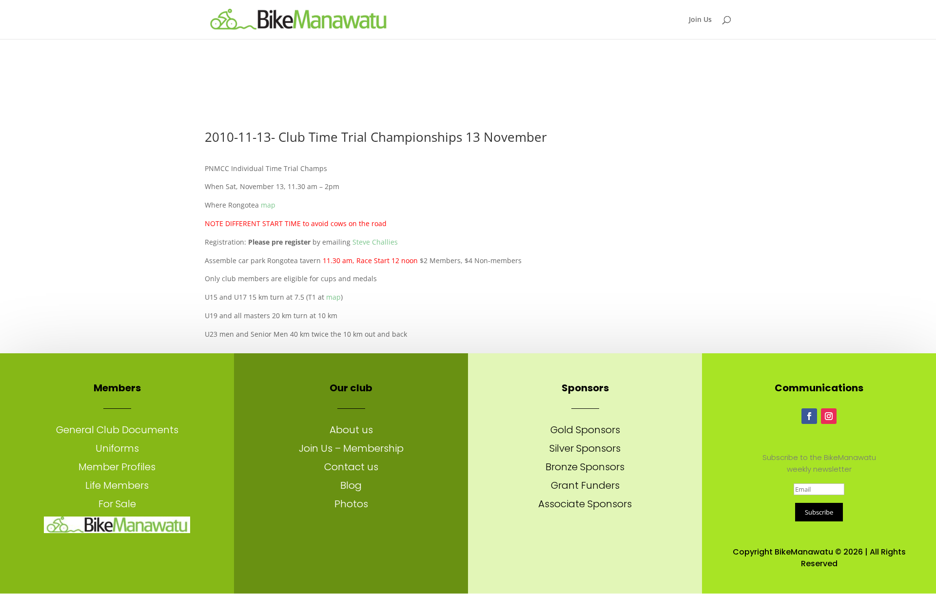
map (268, 205)
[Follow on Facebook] (809, 416)
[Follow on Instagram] (829, 416)
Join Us (700, 20)
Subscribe (819, 512)
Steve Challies (375, 242)
